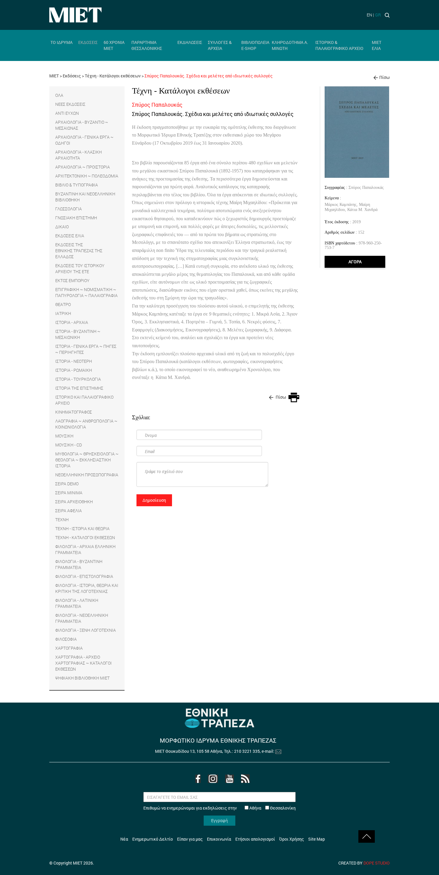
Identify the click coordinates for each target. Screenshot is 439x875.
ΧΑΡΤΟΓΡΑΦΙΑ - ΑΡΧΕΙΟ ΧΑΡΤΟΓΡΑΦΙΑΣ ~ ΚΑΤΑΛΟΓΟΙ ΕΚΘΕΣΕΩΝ (83, 663)
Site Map (316, 839)
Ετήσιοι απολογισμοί (255, 839)
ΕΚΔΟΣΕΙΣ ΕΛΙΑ (69, 235)
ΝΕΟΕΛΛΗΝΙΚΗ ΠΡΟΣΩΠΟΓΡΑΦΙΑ (86, 475)
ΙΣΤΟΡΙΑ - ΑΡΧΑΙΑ (71, 322)
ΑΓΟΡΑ (355, 261)
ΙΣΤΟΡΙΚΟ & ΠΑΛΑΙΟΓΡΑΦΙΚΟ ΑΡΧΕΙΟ (339, 45)
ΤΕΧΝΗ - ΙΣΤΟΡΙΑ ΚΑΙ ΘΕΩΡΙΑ (82, 528)
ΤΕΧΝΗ (62, 519)
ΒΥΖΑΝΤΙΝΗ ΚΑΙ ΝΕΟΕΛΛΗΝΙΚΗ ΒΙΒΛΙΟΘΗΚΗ (85, 197)
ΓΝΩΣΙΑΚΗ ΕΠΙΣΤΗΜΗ (76, 218)
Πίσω (384, 77)
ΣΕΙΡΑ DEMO (67, 484)
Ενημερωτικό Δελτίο (152, 839)
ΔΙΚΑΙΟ (62, 227)
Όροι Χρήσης (291, 839)
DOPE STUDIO (376, 863)
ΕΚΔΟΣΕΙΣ (88, 42)
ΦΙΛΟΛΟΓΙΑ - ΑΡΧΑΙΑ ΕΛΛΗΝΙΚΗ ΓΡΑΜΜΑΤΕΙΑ (85, 549)
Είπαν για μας (190, 839)
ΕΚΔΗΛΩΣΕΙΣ (189, 42)
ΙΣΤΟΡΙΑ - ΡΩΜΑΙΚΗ (73, 370)
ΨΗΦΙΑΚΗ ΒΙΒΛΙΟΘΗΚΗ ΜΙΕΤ (82, 678)
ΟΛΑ (59, 95)
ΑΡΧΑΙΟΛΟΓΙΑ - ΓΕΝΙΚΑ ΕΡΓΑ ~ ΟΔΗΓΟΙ (84, 140)
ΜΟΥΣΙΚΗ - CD (68, 445)
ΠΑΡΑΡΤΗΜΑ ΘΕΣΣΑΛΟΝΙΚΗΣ (146, 45)
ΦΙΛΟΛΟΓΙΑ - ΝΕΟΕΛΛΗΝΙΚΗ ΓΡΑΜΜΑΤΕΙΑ (81, 618)
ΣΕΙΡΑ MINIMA (68, 492)
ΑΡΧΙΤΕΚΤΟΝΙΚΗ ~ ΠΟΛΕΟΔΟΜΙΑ (86, 176)
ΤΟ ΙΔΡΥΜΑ (61, 42)
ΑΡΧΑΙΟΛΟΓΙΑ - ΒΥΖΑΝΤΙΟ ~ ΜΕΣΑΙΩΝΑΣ (81, 125)
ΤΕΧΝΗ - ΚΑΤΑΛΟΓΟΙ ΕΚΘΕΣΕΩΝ (85, 537)
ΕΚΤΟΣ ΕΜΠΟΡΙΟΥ (72, 280)
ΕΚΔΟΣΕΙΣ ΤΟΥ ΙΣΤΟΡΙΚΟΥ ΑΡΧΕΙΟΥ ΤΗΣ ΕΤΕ (80, 268)
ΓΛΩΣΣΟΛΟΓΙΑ (68, 209)
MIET (54, 76)
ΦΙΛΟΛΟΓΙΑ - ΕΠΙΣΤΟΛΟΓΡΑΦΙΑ (84, 576)
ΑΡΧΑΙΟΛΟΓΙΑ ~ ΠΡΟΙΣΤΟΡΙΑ (82, 167)
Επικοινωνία (219, 839)
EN (369, 15)
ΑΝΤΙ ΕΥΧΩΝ (67, 113)
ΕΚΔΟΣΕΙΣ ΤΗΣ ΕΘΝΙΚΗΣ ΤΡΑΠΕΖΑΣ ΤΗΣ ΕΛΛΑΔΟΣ (78, 250)
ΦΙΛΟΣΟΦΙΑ (66, 639)
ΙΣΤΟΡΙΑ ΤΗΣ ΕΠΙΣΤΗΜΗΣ (79, 388)
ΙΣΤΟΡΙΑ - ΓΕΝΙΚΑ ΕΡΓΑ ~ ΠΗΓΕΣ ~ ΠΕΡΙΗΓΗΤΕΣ (85, 349)
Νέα (124, 839)
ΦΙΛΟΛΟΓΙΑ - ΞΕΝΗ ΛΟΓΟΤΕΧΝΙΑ (85, 630)
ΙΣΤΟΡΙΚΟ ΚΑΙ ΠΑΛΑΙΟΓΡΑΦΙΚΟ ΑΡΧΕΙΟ (84, 400)
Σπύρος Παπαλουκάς (366, 187)
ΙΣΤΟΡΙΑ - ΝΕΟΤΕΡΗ (73, 361)
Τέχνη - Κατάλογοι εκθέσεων (113, 76)
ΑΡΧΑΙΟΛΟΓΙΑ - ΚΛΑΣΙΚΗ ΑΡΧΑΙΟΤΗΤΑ (78, 155)
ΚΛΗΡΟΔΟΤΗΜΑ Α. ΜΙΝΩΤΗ (290, 45)
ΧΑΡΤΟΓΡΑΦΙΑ (69, 648)
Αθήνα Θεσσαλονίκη (272, 808)
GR (378, 15)
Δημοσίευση (154, 500)
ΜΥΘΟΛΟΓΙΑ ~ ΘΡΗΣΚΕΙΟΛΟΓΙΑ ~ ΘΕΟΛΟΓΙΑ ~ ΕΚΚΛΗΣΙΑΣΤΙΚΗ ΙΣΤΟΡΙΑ (87, 460)
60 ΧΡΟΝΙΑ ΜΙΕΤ (114, 45)
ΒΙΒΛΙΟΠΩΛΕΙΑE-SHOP (255, 45)
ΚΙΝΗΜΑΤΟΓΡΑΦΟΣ (73, 412)
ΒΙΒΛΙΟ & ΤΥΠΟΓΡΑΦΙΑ (76, 185)
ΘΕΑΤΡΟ (63, 304)
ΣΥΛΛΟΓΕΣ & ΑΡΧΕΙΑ (220, 45)
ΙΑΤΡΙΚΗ (63, 313)
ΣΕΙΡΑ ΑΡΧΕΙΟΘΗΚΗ (74, 501)
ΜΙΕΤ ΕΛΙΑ (376, 45)
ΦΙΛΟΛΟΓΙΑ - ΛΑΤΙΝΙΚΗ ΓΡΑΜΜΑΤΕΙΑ (76, 603)
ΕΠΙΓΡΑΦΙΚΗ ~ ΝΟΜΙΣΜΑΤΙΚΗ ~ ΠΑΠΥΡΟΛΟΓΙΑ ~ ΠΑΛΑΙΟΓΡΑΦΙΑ (86, 292)
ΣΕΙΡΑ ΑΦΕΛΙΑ (68, 510)
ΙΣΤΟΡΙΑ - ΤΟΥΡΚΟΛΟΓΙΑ (78, 379)
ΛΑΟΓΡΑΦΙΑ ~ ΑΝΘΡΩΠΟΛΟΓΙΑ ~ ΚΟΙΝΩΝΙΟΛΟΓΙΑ (86, 424)
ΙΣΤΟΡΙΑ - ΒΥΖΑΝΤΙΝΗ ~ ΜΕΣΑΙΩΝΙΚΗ (77, 334)
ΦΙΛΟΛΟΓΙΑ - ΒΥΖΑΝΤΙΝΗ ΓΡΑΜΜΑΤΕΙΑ (78, 564)
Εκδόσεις (72, 76)
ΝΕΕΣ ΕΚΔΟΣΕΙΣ (70, 104)
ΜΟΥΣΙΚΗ (64, 436)
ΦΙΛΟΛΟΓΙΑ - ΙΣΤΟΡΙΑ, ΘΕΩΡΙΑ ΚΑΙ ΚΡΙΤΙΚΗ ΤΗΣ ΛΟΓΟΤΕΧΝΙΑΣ (86, 588)
